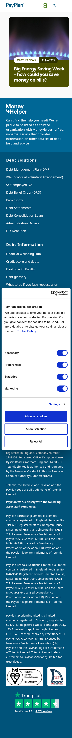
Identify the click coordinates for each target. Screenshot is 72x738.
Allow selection (36, 429)
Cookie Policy (26, 331)
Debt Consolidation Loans (25, 215)
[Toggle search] (54, 5)
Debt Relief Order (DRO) (23, 192)
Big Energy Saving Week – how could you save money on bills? (39, 74)
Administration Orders (22, 223)
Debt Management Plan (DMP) (28, 169)
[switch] (62, 365)
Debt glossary (16, 277)
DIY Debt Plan (16, 231)
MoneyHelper (42, 129)
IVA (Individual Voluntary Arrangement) (34, 177)
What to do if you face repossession (32, 284)
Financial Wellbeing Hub (23, 254)
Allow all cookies (36, 416)
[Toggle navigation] (63, 5)
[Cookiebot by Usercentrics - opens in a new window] (51, 293)
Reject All (36, 441)
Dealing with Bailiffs (20, 269)
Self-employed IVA (19, 185)
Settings (54, 404)
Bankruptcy (14, 200)
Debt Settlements (18, 208)
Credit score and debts (22, 261)
